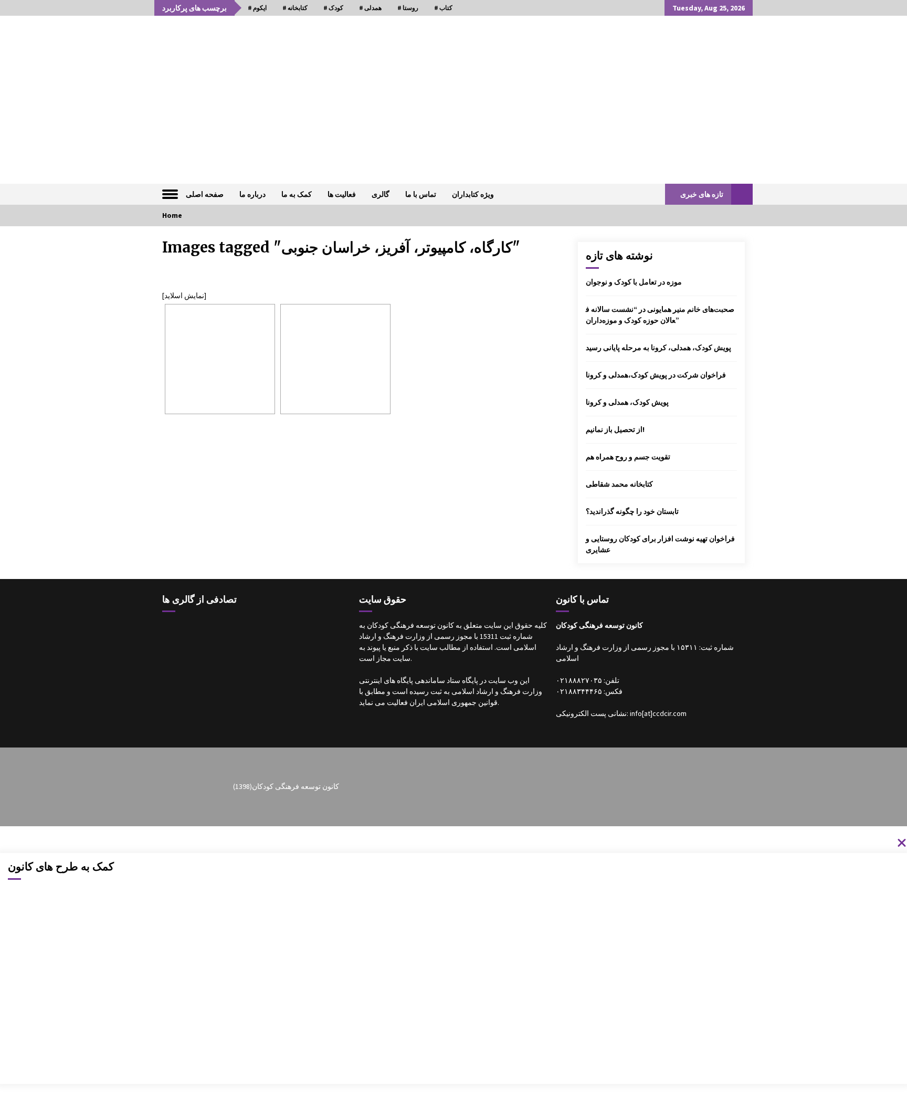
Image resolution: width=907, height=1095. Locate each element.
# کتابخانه (295, 8)
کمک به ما (296, 194)
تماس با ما (420, 194)
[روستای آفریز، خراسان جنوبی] (219, 359)
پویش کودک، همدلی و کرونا (627, 402)
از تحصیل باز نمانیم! (615, 429)
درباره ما (252, 194)
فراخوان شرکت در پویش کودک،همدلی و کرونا (656, 375)
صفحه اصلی (205, 194)
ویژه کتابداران (473, 194)
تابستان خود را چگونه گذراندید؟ (632, 511)
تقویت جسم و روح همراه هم (628, 456)
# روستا (407, 8)
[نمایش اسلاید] (184, 295)
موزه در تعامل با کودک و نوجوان (634, 282)
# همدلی (370, 8)
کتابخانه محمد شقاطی (619, 484)
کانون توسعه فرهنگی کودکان (295, 786)
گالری (380, 194)
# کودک (333, 8)
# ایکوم (257, 8)
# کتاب (443, 8)
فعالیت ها (342, 194)
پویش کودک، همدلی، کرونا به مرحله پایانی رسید (658, 347)
